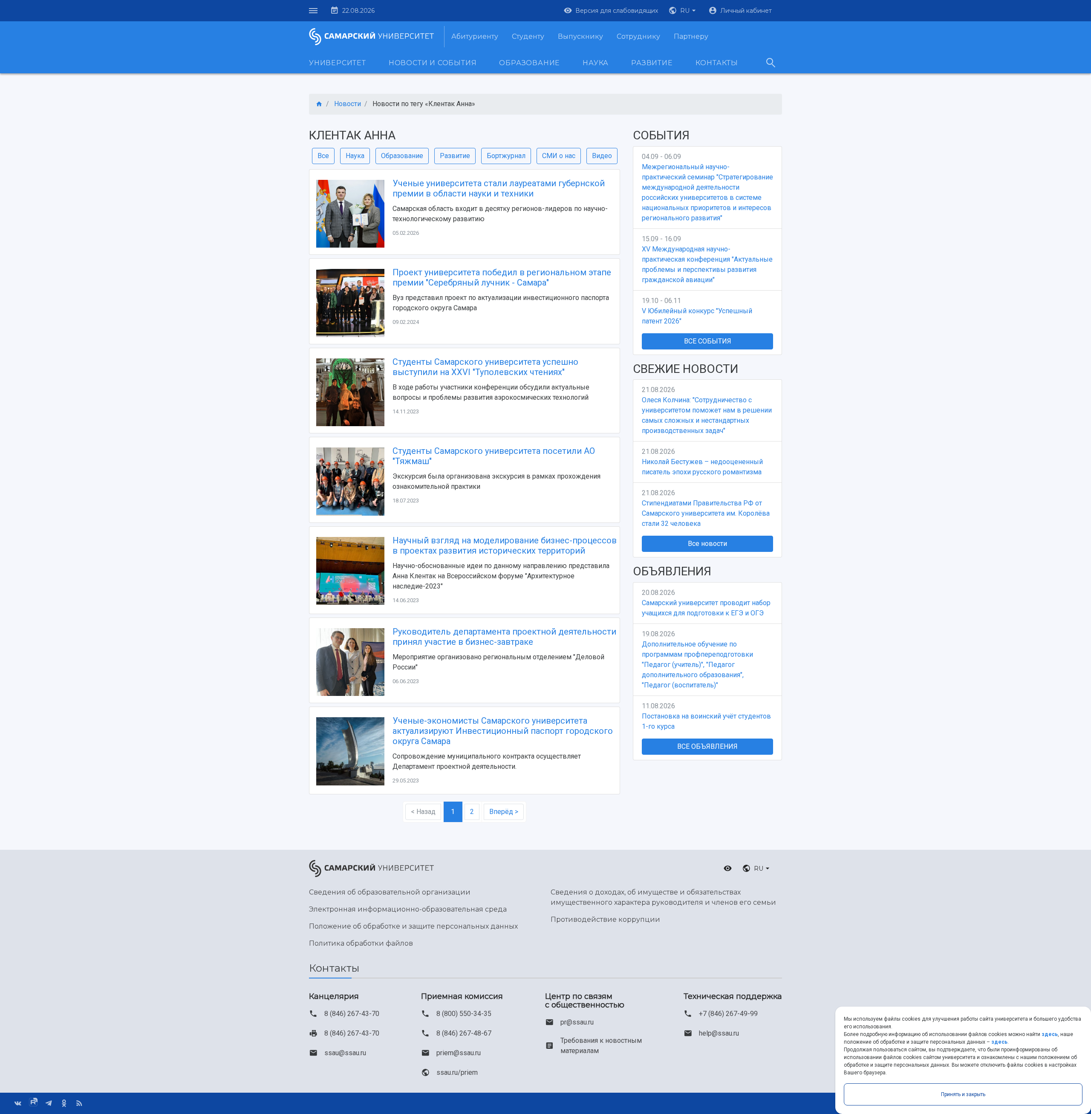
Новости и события (433, 63)
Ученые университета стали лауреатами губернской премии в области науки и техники (499, 188)
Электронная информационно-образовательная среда (408, 909)
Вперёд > (503, 812)
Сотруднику (638, 36)
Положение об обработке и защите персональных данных (413, 926)
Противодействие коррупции (605, 919)
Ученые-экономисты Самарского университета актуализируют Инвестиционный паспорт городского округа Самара (503, 731)
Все (323, 156)
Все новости (707, 544)
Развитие (651, 63)
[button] (683, 10)
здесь (1050, 1034)
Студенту (528, 36)
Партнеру (691, 36)
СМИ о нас (558, 156)
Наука (596, 63)
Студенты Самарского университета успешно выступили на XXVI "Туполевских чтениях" (485, 367)
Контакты (717, 63)
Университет (337, 63)
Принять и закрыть (963, 1094)
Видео (602, 156)
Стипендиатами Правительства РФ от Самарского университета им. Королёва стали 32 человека (706, 513)
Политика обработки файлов (361, 943)
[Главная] (319, 104)
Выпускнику (580, 36)
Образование (529, 63)
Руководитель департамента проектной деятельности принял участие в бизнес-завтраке (504, 636)
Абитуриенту (474, 36)
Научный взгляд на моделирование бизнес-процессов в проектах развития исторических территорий (505, 545)
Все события (707, 341)
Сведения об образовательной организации (389, 892)
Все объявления (707, 746)
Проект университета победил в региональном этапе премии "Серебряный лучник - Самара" (502, 277)
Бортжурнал (506, 156)
